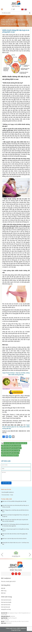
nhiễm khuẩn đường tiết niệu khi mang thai (11, 448)
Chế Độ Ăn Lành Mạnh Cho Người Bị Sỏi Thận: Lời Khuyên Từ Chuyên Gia (15, 515)
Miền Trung (3, 590)
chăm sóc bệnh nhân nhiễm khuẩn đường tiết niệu (15, 443)
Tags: (2, 443)
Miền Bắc (3, 588)
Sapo (19, 630)
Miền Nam (3, 593)
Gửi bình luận (6, 482)
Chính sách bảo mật (5, 607)
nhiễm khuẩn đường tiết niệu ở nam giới (10, 450)
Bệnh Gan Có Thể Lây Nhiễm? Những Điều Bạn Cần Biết (14, 501)
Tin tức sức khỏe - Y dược (16, 24)
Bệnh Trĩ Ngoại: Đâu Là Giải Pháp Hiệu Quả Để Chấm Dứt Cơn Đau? (15, 511)
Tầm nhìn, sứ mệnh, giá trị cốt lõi (8, 581)
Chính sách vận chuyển (6, 602)
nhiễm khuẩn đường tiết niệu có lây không (11, 445)
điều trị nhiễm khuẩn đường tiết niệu (10, 455)
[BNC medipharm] (16, 566)
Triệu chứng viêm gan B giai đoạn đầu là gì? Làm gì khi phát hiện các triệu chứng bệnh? (15, 520)
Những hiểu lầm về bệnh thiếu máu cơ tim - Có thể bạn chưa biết (15, 543)
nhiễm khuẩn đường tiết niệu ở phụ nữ (10, 452)
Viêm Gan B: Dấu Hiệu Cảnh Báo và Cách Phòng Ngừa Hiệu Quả (15, 534)
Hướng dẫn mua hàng (6, 609)
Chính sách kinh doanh (6, 599)
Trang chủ (4, 24)
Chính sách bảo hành (5, 604)
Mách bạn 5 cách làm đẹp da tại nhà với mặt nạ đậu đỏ (14, 538)
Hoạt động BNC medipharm (7, 492)
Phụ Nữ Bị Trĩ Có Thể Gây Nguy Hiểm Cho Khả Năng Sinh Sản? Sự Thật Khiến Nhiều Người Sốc (15, 525)
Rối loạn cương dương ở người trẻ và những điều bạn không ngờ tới (15, 530)
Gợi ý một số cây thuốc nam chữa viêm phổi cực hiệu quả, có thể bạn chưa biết (15, 506)
